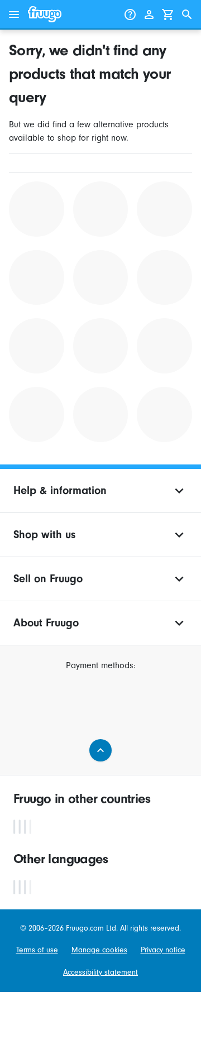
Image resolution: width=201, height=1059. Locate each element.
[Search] (187, 14)
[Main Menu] (13, 14)
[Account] (149, 14)
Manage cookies (99, 950)
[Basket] (168, 14)
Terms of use (37, 950)
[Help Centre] (130, 14)
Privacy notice (163, 950)
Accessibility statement (100, 972)
